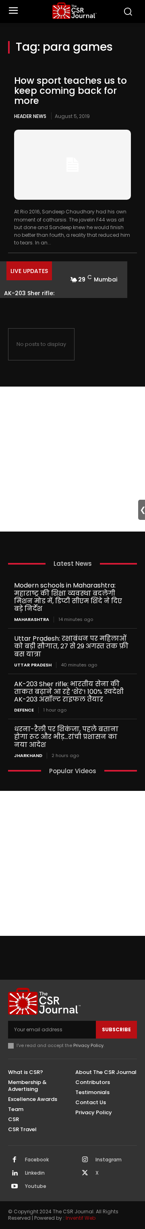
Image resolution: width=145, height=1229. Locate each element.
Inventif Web (80, 1218)
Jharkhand (28, 756)
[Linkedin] (14, 1173)
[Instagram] (85, 1160)
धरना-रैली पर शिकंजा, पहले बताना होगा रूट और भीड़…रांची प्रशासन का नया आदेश (66, 736)
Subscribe (116, 1029)
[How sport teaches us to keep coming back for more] (72, 165)
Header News (30, 116)
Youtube (35, 1186)
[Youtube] (14, 1186)
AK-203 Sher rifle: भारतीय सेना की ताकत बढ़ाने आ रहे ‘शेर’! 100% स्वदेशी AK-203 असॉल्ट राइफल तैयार (69, 691)
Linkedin (35, 1173)
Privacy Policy (88, 1045)
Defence (24, 710)
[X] (85, 1173)
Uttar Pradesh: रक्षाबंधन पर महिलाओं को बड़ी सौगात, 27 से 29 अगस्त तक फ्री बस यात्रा (71, 646)
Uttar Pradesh (33, 665)
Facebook (37, 1160)
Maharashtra (31, 620)
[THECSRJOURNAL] (74, 10)
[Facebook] (14, 1160)
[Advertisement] (72, 459)
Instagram (108, 1160)
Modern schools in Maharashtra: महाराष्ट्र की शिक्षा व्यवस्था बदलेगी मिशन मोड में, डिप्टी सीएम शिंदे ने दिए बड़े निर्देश (68, 597)
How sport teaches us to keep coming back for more (70, 91)
